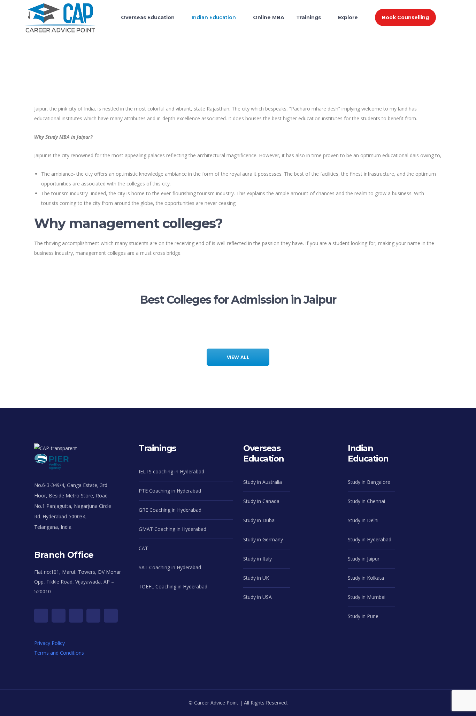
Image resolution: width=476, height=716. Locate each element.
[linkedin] (111, 616)
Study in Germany (263, 539)
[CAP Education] (60, 10)
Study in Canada (261, 501)
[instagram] (76, 616)
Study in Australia (262, 482)
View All (238, 357)
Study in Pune (363, 616)
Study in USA (257, 597)
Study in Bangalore (369, 482)
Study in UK (256, 577)
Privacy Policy (49, 643)
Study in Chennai (366, 501)
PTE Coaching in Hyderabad (170, 490)
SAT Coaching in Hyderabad (170, 567)
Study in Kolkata (366, 577)
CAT (143, 548)
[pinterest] (93, 616)
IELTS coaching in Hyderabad (171, 471)
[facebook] (59, 616)
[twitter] (41, 616)
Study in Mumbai (366, 597)
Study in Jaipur (363, 558)
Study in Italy (257, 558)
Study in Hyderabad (369, 539)
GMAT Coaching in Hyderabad (172, 529)
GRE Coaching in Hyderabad (170, 509)
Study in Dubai (259, 520)
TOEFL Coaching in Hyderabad (173, 586)
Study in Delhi (363, 520)
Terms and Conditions (59, 652)
